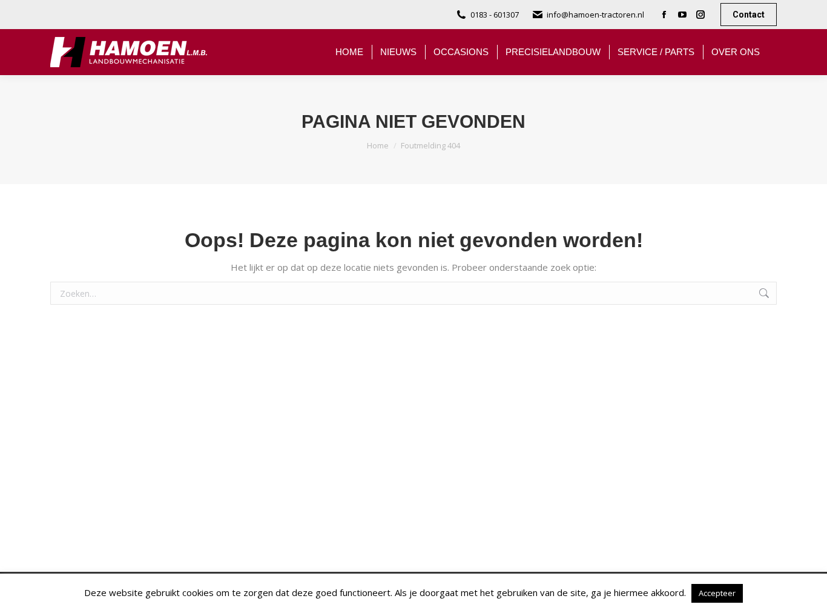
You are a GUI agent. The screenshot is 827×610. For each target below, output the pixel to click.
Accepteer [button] (717, 593)
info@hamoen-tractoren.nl (595, 14)
